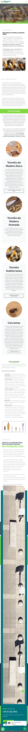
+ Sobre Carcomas (14, 351)
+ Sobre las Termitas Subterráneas (14, 296)
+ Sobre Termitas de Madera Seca (14, 191)
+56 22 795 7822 (10, 711)
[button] (26, 2)
